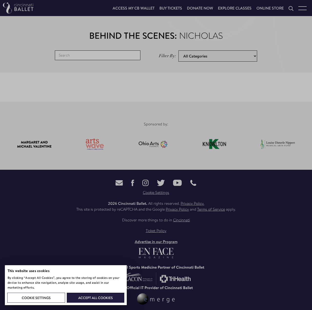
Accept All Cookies (95, 298)
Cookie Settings (36, 298)
